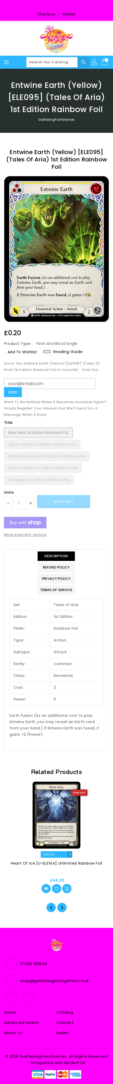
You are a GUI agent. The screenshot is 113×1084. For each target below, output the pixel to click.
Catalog (64, 1012)
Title (8, 422)
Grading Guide (68, 351)
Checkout (46, 14)
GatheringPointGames (56, 119)
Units (9, 492)
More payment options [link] (25, 534)
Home (10, 1012)
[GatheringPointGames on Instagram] (61, 6)
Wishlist (69, 14)
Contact (65, 1022)
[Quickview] (46, 888)
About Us (13, 1032)
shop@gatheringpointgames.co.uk (54, 980)
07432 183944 (33, 963)
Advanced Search (21, 1022)
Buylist (62, 1032)
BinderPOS (75, 1062)
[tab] (56, 556)
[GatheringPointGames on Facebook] (51, 6)
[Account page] (94, 62)
